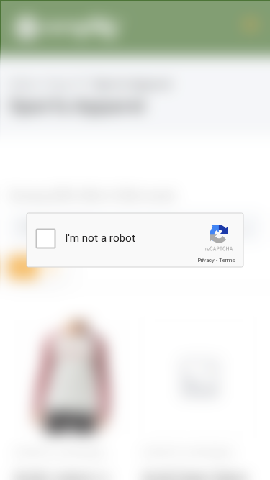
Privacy (206, 260)
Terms (227, 260)
